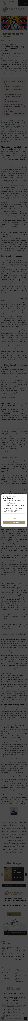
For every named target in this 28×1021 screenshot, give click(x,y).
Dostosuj (14, 514)
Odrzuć (14, 518)
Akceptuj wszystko (14, 522)
